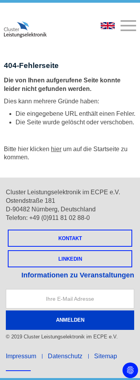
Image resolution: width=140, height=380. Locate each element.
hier (56, 149)
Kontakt (70, 238)
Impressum (21, 356)
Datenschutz (65, 356)
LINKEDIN (70, 259)
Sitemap (105, 356)
